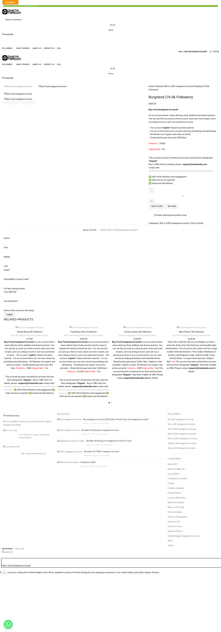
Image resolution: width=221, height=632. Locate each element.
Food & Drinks (196, 223)
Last (6, 266)
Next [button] (28, 103)
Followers (159, 86)
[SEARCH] (214, 19)
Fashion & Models (176, 488)
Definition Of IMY (88, 462)
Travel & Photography (177, 517)
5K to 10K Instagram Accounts (185, 335)
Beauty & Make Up (176, 469)
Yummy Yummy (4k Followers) (137, 332)
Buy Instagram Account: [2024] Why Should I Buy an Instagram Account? (115, 419)
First (6, 247)
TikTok (171, 545)
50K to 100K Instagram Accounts (179, 86)
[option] (20, 86)
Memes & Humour (176, 502)
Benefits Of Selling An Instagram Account (100, 430)
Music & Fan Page (176, 507)
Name (7, 238)
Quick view (54, 336)
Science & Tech (175, 526)
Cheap (171, 483)
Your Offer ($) (10, 292)
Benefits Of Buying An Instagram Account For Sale (109, 441)
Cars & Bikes (174, 474)
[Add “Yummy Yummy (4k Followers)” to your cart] (162, 330)
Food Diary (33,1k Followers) (83, 332)
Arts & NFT (173, 464)
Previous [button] (11, 103)
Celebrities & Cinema (177, 478)
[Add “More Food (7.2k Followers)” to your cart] (216, 330)
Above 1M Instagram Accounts (181, 448)
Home (152, 86)
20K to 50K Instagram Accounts (77, 335)
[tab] (89, 229)
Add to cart (156, 206)
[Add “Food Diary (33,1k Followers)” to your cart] (108, 330)
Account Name (11, 301)
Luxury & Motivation (177, 498)
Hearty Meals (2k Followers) (29, 332)
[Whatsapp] (8, 624)
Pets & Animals (174, 512)
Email (7, 270)
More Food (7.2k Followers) (191, 332)
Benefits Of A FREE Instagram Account (101, 451)
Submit (9, 315)
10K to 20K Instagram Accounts (182, 429)
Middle (7, 257)
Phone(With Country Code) (17, 279)
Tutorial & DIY (174, 522)
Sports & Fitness (175, 531)
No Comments (103, 423)
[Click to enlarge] (43, 201)
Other (170, 541)
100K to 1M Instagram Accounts (182, 443)
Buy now (172, 206)
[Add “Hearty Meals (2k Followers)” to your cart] (54, 330)
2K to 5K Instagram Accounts (23, 335)
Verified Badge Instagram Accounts (183, 536)
